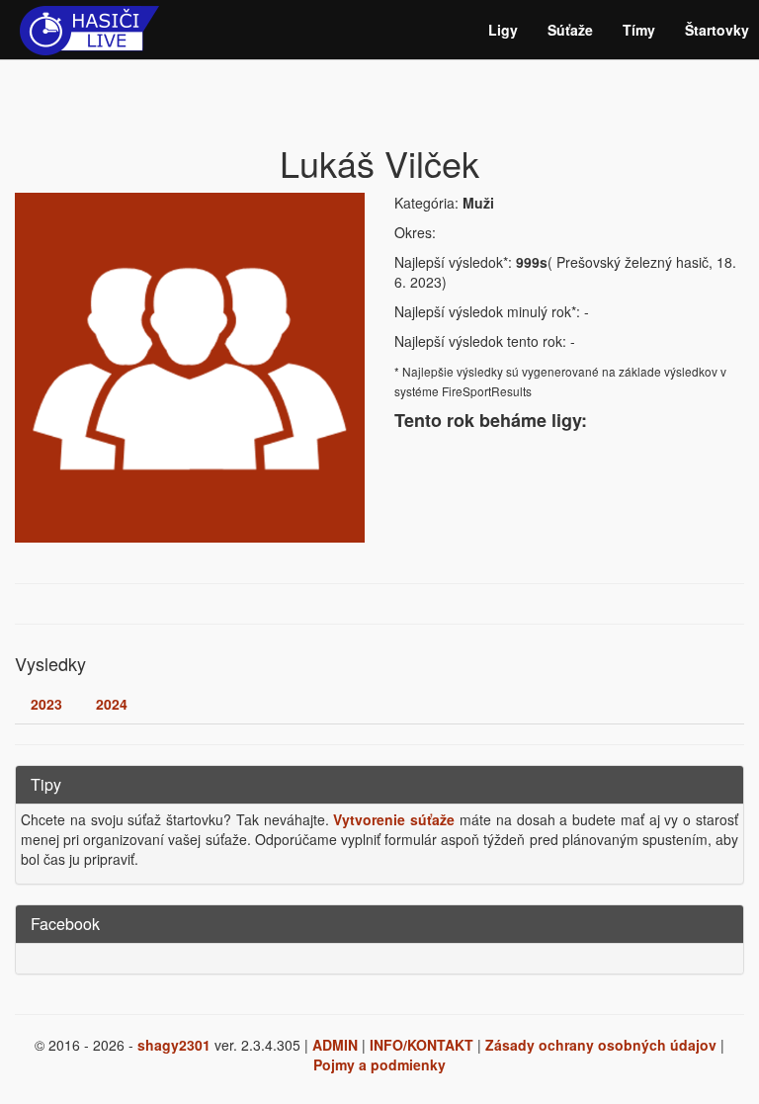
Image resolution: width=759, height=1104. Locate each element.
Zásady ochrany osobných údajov (601, 1045)
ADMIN (335, 1045)
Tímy (639, 30)
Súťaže (570, 30)
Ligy (503, 30)
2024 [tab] (111, 704)
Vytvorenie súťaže (394, 819)
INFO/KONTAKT (421, 1045)
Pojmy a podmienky (379, 1064)
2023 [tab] (46, 704)
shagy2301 (174, 1045)
